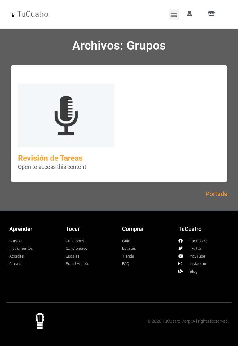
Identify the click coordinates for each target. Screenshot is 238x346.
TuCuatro (32, 14)
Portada (216, 194)
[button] (174, 14)
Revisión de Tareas (50, 158)
